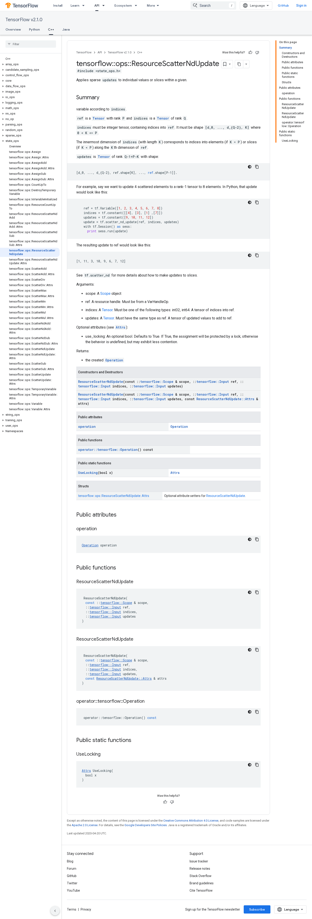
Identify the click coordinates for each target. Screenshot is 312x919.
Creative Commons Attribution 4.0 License (190, 820)
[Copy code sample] (257, 166)
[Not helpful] (257, 52)
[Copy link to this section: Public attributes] (121, 515)
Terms (71, 909)
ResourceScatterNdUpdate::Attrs (225, 399)
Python (34, 29)
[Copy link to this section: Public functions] (120, 568)
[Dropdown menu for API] (104, 5)
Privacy (86, 909)
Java (66, 29)
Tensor (99, 118)
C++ (51, 29)
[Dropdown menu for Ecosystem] (137, 5)
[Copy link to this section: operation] (101, 529)
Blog (70, 861)
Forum (71, 868)
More (151, 5)
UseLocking (88, 472)
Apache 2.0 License (85, 825)
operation (87, 426)
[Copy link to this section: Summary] (103, 98)
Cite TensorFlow (201, 890)
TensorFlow (84, 52)
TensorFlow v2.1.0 (23, 20)
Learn (75, 5)
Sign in (301, 5)
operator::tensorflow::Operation (108, 449)
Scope (105, 293)
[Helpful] (250, 52)
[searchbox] (30, 44)
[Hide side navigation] (55, 910)
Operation (114, 360)
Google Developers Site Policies (145, 825)
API (96, 5)
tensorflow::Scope (156, 381)
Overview (13, 29)
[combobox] (213, 5)
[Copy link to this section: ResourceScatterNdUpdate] (138, 582)
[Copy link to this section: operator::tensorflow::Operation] (149, 701)
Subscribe (257, 909)
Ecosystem (123, 5)
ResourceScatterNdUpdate (100, 381)
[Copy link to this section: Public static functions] (135, 740)
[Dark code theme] (249, 166)
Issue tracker (199, 861)
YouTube (73, 890)
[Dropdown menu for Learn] (84, 5)
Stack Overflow (201, 876)
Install (57, 5)
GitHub (283, 5)
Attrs (120, 327)
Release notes (200, 868)
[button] (30, 64)
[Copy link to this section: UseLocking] (105, 754)
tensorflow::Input (212, 381)
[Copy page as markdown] (239, 64)
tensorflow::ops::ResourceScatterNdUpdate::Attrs (113, 496)
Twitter (72, 883)
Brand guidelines (202, 883)
